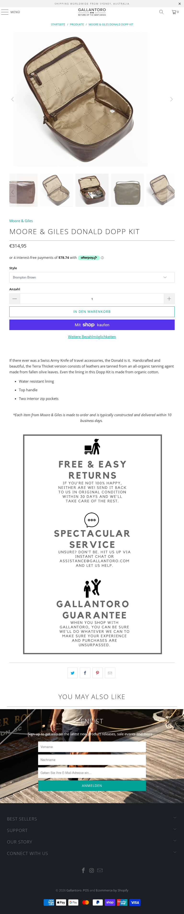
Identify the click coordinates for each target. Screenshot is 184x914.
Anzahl (14, 289)
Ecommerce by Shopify (112, 890)
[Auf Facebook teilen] (85, 673)
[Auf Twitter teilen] (72, 673)
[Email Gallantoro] (100, 870)
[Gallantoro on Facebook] (83, 870)
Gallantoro (73, 890)
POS (86, 890)
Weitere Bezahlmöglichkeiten (92, 336)
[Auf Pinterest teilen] (97, 673)
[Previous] (13, 99)
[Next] (171, 99)
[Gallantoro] (92, 12)
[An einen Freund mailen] (110, 673)
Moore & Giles (21, 220)
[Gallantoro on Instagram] (91, 870)
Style (13, 268)
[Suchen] (161, 12)
